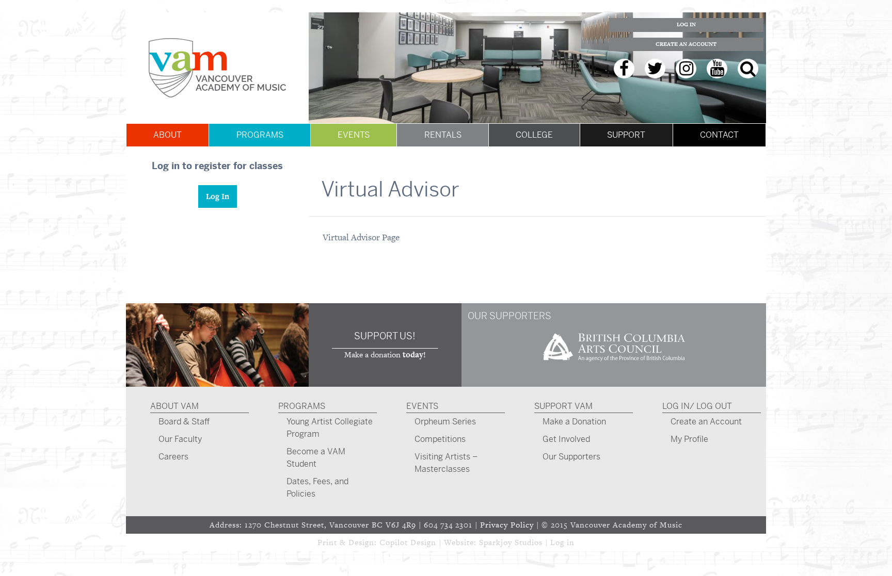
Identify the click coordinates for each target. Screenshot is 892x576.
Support (626, 134)
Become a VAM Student (315, 457)
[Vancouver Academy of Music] (217, 67)
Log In (686, 24)
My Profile (689, 439)
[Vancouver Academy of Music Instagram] (686, 68)
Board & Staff (184, 421)
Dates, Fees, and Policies (317, 487)
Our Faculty (180, 439)
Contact (719, 134)
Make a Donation (574, 421)
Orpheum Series (445, 421)
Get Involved (566, 439)
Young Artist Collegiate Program (329, 427)
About (167, 134)
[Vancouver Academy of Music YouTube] (717, 68)
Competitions (440, 439)
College (534, 134)
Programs (259, 134)
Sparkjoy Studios (511, 542)
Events (354, 134)
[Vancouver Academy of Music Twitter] (655, 68)
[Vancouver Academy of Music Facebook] (624, 68)
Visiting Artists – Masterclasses (446, 462)
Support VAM (563, 406)
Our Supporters (571, 456)
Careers (173, 456)
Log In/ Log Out (697, 406)
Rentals (442, 134)
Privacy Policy (507, 524)
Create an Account (686, 44)
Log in (562, 542)
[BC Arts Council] (614, 364)
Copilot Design (407, 542)
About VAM (174, 406)
